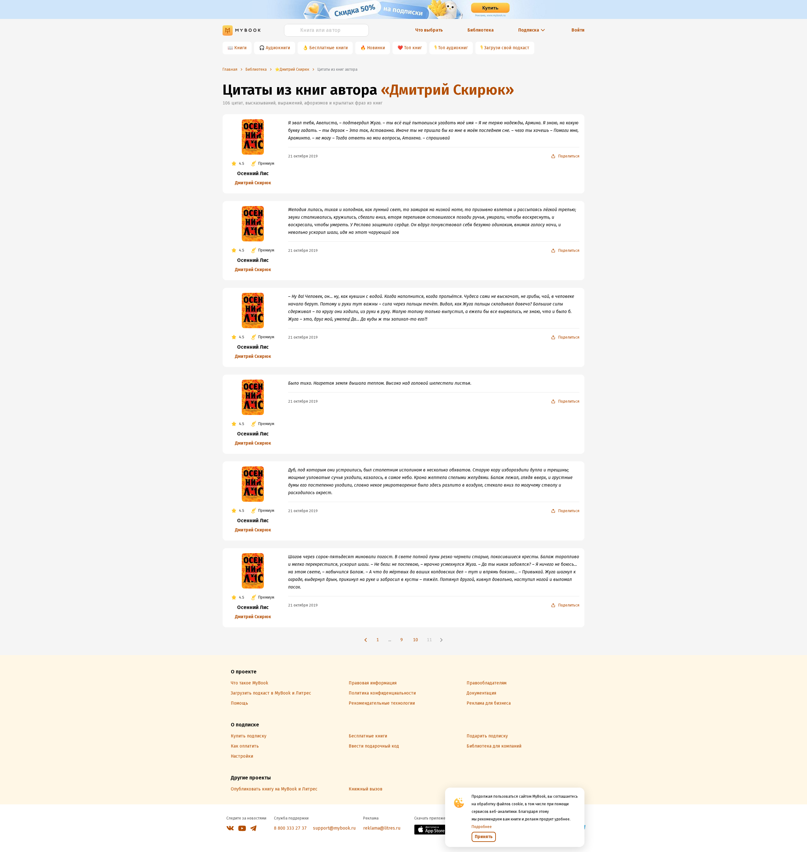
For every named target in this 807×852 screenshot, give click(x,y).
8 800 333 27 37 (290, 828)
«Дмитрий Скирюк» (447, 89)
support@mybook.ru (334, 828)
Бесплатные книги (328, 47)
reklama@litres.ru (381, 828)
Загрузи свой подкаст (506, 47)
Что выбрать (429, 30)
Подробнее (482, 827)
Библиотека (480, 30)
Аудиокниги (278, 47)
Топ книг (413, 47)
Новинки (376, 47)
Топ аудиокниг (453, 47)
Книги (240, 47)
